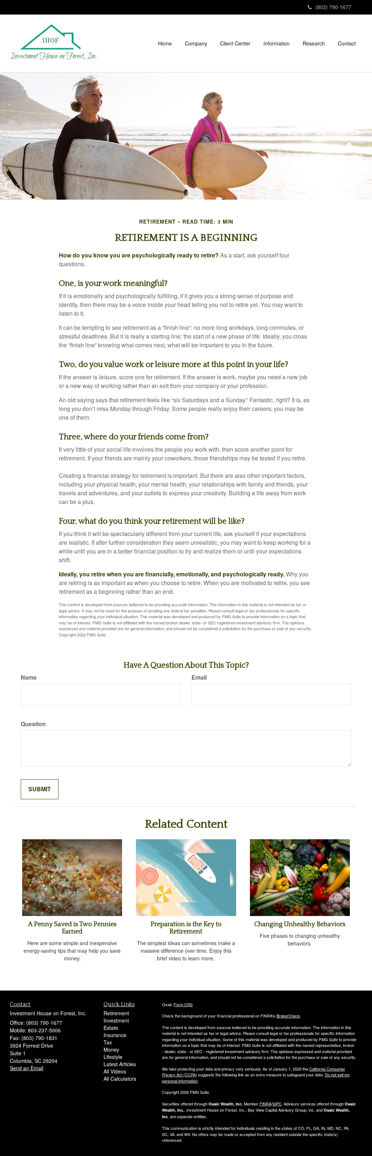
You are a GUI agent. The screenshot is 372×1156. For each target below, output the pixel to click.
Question (33, 724)
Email (199, 677)
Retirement (116, 1013)
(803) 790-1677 (333, 7)
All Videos (115, 1071)
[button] (196, 43)
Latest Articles (120, 1064)
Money (111, 1049)
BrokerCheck (288, 1016)
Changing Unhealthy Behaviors (299, 924)
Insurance (115, 1035)
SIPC (277, 1104)
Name (29, 677)
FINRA (265, 1104)
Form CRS (183, 1004)
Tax (108, 1042)
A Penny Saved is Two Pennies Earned (72, 928)
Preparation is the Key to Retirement (186, 928)
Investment (116, 1020)
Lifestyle (113, 1056)
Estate (111, 1027)
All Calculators (120, 1078)
